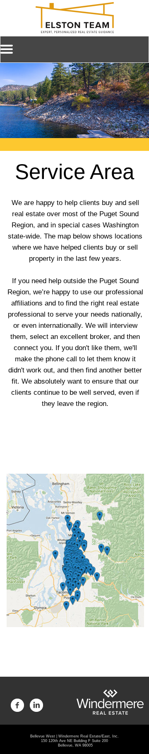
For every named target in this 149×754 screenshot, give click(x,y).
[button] (74, 49)
